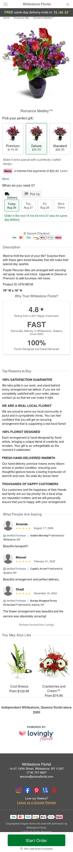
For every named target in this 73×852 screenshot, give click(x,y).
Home (6, 17)
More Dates (61, 205)
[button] (64, 843)
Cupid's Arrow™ (39, 568)
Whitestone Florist (37, 4)
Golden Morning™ (40, 535)
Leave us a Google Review (36, 802)
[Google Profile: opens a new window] (45, 790)
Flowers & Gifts (21, 17)
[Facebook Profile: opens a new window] (27, 790)
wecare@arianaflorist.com (36, 776)
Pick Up (35, 194)
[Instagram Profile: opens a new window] (18, 790)
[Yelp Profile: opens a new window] (54, 790)
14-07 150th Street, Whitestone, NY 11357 (36, 768)
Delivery (12, 196)
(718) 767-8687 (37, 772)
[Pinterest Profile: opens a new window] (36, 790)
